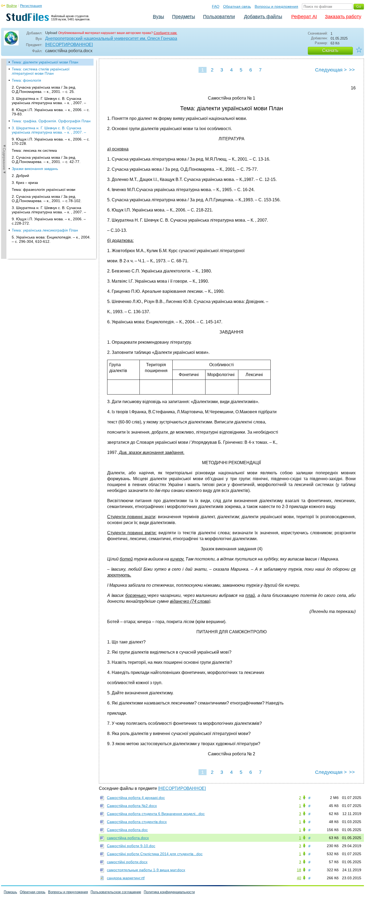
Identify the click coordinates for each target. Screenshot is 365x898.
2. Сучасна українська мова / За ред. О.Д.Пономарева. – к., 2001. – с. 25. (44, 89)
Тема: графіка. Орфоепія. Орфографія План (51, 121)
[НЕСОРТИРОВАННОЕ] (69, 44)
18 (299, 870)
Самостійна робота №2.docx (132, 806)
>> (352, 70)
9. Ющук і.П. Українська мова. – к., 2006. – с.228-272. (49, 221)
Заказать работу (343, 16)
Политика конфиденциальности (169, 892)
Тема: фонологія (26, 80)
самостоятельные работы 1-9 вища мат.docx (146, 870)
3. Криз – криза (25, 182)
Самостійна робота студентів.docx (137, 822)
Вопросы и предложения (276, 6)
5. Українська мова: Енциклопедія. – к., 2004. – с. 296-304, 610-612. (51, 239)
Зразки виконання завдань (35, 168)
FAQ (215, 6)
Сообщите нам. (165, 33)
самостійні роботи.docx (127, 862)
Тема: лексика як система (34, 150)
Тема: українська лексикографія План (45, 230)
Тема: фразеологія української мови (43, 189)
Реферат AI (304, 16)
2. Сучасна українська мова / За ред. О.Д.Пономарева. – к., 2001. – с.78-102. (46, 198)
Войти (11, 5)
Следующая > (331, 70)
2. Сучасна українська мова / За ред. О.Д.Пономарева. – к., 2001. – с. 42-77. (46, 159)
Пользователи (219, 16)
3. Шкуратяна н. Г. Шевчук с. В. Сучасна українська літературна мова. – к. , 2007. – (49, 100)
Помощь (10, 892)
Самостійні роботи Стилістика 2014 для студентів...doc (155, 854)
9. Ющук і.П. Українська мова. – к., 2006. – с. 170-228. (51, 141)
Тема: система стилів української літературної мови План (40, 71)
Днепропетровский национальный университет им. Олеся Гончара (111, 38)
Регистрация (31, 5)
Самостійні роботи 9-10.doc (131, 846)
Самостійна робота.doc (127, 830)
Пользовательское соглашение (116, 892)
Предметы (183, 16)
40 (299, 878)
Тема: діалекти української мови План (45, 62)
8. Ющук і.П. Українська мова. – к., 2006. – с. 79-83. (51, 112)
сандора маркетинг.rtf (126, 878)
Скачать (330, 50)
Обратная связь (237, 6)
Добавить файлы (263, 16)
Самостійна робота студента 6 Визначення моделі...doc (156, 814)
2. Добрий (20, 175)
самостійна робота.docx (128, 838)
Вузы (158, 16)
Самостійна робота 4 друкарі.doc (136, 797)
